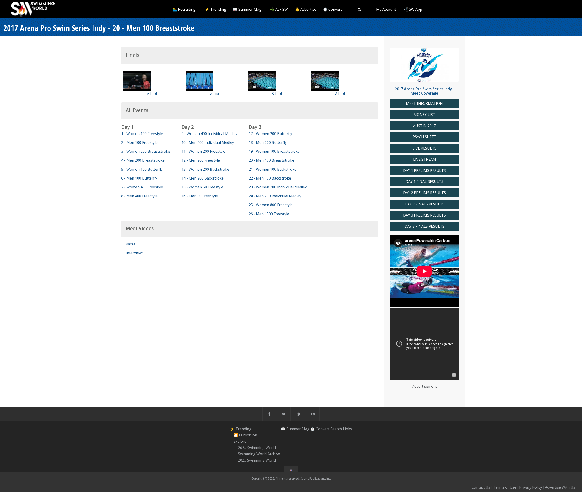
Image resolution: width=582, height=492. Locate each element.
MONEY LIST (424, 114)
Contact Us (481, 487)
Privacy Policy (530, 487)
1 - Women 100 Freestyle (142, 133)
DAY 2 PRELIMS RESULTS (424, 193)
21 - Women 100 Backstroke (272, 169)
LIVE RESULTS (424, 148)
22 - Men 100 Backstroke (270, 178)
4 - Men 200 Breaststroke (143, 160)
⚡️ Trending (215, 9)
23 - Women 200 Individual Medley (278, 187)
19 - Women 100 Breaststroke (274, 151)
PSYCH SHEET (424, 137)
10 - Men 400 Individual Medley (207, 142)
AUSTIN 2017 (424, 126)
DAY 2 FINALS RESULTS (424, 204)
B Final (215, 93)
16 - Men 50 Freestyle (199, 195)
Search (336, 428)
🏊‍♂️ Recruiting (184, 9)
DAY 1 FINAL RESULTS (424, 182)
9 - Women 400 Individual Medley (209, 133)
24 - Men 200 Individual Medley (275, 195)
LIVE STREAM (424, 159)
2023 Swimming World (257, 460)
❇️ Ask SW (279, 9)
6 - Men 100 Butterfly (139, 178)
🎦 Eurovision (245, 434)
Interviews (134, 252)
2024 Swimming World (257, 447)
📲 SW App (413, 9)
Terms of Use (504, 487)
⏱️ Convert (332, 9)
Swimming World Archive (259, 454)
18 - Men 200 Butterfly (268, 142)
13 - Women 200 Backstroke (205, 169)
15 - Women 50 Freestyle (202, 187)
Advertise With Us (560, 487)
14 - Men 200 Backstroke (202, 178)
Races (130, 244)
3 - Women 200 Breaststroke (145, 151)
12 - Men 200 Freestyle (200, 160)
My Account (386, 9)
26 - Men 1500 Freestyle (269, 213)
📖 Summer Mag (247, 9)
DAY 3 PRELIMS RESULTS (424, 215)
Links (347, 428)
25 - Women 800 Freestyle (271, 204)
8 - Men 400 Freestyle (139, 195)
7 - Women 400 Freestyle (142, 187)
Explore (239, 441)
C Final (277, 93)
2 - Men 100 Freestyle (139, 142)
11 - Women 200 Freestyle (203, 151)
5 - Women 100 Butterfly (142, 169)
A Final (152, 93)
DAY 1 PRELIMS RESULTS (424, 170)
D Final (340, 93)
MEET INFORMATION (424, 103)
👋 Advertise (305, 9)
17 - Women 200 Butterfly (270, 133)
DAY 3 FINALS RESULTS (424, 226)
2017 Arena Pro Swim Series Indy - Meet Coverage (424, 91)
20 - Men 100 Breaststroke (271, 160)
